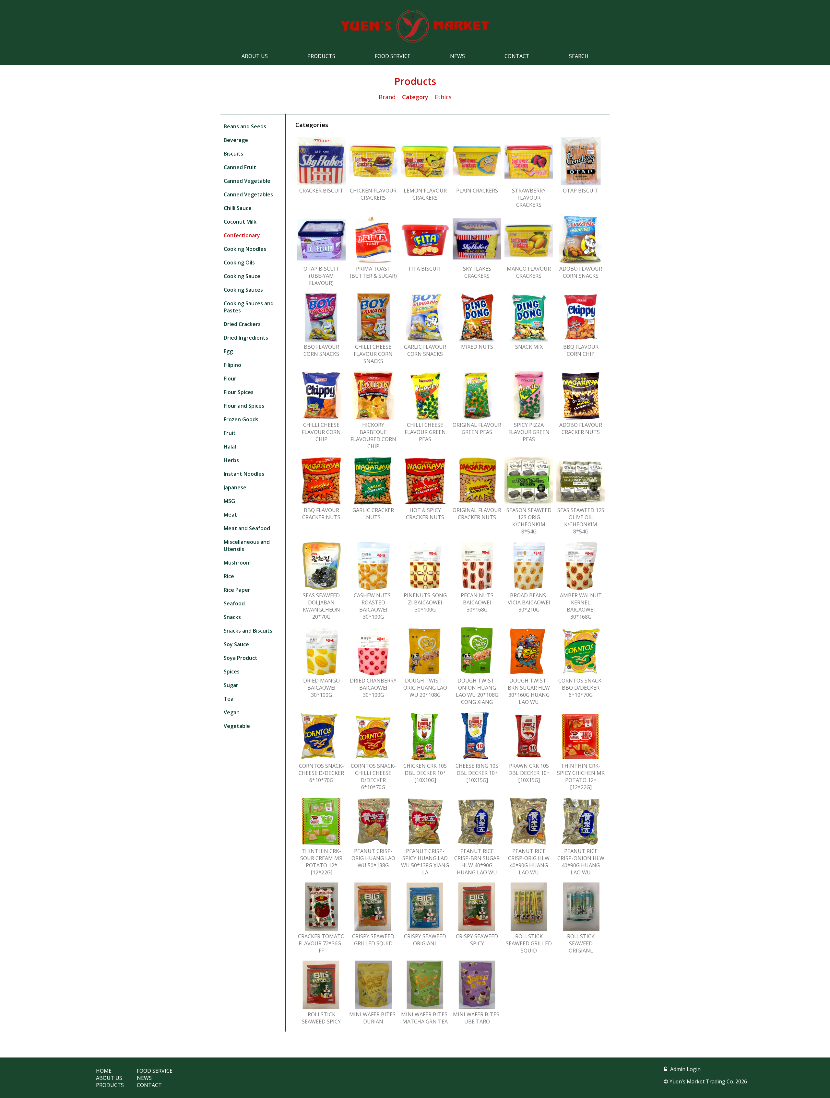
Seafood (234, 603)
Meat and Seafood (247, 528)
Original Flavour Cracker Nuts (477, 514)
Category (415, 97)
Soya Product (240, 657)
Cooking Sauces (243, 289)
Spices (232, 671)
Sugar (231, 685)
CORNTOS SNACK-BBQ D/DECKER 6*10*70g (580, 687)
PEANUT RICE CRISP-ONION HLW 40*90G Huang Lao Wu (580, 861)
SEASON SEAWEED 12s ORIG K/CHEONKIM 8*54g (528, 521)
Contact (516, 56)
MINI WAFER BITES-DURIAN (373, 1018)
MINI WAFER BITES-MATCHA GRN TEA (425, 1018)
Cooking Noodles (245, 248)
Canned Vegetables (248, 194)
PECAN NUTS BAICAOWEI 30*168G (477, 602)
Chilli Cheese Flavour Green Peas (425, 432)
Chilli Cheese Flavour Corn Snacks (373, 354)
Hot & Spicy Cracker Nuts (425, 514)
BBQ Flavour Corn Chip (581, 350)
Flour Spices (239, 392)
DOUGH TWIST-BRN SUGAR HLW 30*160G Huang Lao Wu (529, 691)
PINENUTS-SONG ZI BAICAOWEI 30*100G (425, 602)
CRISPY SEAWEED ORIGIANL (425, 940)
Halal (230, 446)
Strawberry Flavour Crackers (529, 197)
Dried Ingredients (246, 337)
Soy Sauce (236, 644)
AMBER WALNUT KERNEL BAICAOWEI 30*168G (581, 606)
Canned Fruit (240, 167)
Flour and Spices (244, 405)
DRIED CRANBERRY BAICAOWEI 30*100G (373, 687)
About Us (255, 56)
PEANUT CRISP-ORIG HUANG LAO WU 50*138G (373, 858)
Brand (387, 97)
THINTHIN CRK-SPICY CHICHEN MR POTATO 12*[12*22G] (581, 776)
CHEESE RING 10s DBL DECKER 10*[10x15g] (477, 773)
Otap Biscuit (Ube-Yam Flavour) (321, 275)
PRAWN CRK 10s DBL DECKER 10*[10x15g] (529, 773)
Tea (228, 698)
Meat (230, 514)
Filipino (232, 364)
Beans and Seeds (245, 126)
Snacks (232, 617)
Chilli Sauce (238, 208)
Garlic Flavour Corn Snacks (425, 350)
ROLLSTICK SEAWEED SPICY (321, 1018)
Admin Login (685, 1069)
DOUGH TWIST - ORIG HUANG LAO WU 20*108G (425, 687)
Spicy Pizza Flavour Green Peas (529, 432)
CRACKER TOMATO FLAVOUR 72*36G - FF (321, 943)
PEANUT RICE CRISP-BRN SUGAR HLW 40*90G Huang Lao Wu (477, 861)
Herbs (231, 460)
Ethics (443, 97)
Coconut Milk (240, 221)
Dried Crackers (242, 324)
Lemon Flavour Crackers (425, 194)
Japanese (235, 487)
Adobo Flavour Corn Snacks (580, 272)
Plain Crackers (477, 190)
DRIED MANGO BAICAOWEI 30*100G (321, 687)
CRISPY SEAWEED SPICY (477, 940)
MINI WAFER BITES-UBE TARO (477, 1018)
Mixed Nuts (477, 346)
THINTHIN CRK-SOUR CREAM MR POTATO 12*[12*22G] (321, 861)
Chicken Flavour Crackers (373, 194)
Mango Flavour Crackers (529, 272)
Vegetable (237, 726)
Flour (230, 378)
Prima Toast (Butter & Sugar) (373, 272)
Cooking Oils (239, 262)
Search (578, 56)
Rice (229, 576)
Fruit (230, 433)
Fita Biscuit (425, 268)
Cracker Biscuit (321, 190)
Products (321, 56)
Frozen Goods (241, 419)
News (457, 56)
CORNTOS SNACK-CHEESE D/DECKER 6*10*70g (321, 773)
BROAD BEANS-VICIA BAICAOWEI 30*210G (529, 602)
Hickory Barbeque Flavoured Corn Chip (373, 435)
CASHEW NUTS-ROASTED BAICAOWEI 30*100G (373, 606)
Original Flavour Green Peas (477, 428)
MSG (229, 501)
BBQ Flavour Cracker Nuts (321, 514)
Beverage (236, 140)
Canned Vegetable (247, 180)
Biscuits (233, 153)
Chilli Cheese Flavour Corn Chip (321, 432)
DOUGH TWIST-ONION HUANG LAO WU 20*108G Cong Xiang (477, 691)
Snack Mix (529, 346)
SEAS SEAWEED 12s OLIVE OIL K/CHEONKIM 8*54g (580, 521)
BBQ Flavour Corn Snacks (321, 350)
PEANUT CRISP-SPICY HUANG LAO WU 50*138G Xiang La (425, 861)
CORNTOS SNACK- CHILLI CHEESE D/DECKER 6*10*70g (373, 776)
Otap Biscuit (581, 190)
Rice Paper (237, 589)
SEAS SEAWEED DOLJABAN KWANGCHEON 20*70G (321, 606)
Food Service (392, 56)
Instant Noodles (244, 473)
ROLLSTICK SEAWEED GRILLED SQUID (529, 943)
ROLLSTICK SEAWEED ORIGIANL (581, 943)
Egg (228, 351)
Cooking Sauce (242, 276)
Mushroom (237, 562)
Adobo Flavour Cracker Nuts (580, 428)
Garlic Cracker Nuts (373, 514)
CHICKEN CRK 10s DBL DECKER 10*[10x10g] (425, 773)
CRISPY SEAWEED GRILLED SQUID (373, 940)
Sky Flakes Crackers (477, 272)
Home (104, 1070)
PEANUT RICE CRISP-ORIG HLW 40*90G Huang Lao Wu (529, 861)
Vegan (232, 712)
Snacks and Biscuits (248, 630)
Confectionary (242, 235)
